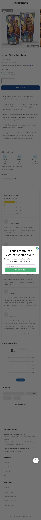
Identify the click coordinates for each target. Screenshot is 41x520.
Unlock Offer (20, 270)
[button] (36, 460)
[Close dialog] (37, 248)
